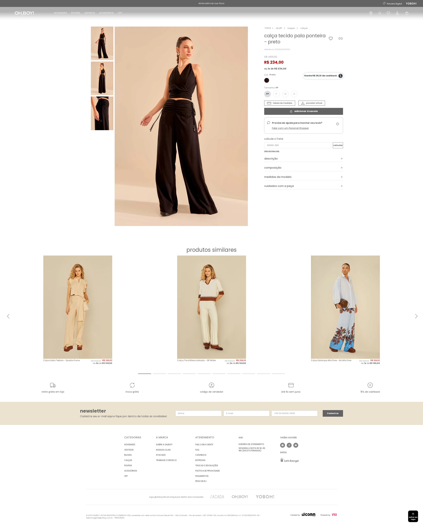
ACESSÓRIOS (106, 13)
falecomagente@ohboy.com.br (99, 518)
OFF (120, 13)
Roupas (291, 28)
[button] (181, 127)
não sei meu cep (271, 151)
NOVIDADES (60, 13)
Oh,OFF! (279, 28)
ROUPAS (75, 13)
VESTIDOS (89, 13)
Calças (304, 28)
